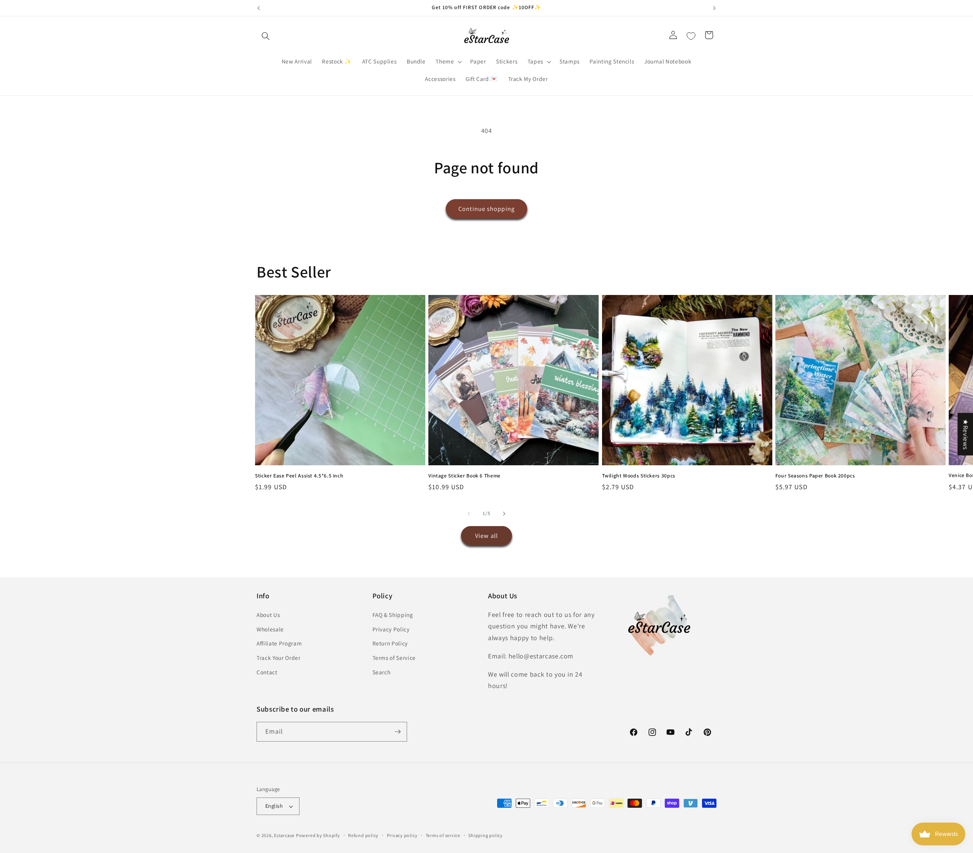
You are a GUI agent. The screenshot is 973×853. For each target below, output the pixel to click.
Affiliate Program (279, 643)
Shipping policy (485, 835)
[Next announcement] (714, 8)
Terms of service (443, 835)
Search (381, 672)
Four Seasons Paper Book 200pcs (815, 475)
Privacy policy (402, 835)
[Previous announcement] (258, 8)
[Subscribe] (397, 732)
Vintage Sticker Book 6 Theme (464, 475)
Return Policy (390, 643)
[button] (266, 36)
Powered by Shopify (318, 835)
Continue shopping (486, 209)
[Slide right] (504, 513)
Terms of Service (394, 657)
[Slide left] (469, 513)
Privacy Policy (391, 629)
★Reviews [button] (965, 434)
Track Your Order (279, 657)
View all (486, 535)
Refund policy (363, 835)
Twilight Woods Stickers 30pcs (638, 475)
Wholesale (270, 629)
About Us (268, 614)
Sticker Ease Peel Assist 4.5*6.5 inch (299, 475)
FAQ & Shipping (392, 614)
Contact (267, 672)
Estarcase (284, 835)
